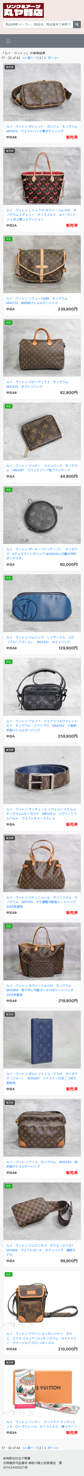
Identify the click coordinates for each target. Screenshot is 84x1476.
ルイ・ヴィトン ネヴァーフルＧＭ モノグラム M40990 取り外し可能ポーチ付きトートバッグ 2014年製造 (41, 990)
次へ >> (53, 58)
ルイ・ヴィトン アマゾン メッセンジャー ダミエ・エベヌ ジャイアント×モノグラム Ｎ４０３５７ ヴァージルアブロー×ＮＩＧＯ (41, 1338)
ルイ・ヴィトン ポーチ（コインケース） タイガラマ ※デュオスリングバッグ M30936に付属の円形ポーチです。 (41, 553)
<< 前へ (28, 58)
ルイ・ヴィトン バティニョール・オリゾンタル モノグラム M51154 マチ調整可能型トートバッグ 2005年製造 (42, 902)
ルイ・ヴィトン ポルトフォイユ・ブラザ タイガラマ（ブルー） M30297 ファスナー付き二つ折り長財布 (41, 1078)
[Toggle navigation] (8, 41)
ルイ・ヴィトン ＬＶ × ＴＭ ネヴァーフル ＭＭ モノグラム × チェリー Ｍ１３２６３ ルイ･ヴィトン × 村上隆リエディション (41, 214)
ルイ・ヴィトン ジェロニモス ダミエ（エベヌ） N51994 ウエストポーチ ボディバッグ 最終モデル (41, 1250)
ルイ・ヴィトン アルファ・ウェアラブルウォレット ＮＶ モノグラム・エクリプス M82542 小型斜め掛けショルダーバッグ (41, 725)
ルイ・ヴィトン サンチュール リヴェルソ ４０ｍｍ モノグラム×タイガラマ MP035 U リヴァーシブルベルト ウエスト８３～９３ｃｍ (42, 813)
